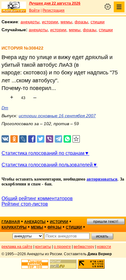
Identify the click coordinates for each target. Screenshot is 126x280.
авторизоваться (102, 179)
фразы (81, 21)
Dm (5, 107)
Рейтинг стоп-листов (25, 204)
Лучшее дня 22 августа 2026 (54, 3)
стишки (98, 21)
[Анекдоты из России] (14, 7)
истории (50, 21)
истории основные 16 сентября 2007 (57, 115)
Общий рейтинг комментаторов (37, 198)
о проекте (62, 247)
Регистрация (54, 10)
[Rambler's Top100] (34, 264)
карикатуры (14, 227)
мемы (66, 21)
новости (104, 247)
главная (11, 222)
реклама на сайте (17, 247)
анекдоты (29, 21)
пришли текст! (105, 221)
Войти (34, 10)
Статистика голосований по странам (43, 153)
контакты (43, 247)
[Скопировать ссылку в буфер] (76, 139)
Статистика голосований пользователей (47, 164)
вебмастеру (84, 247)
